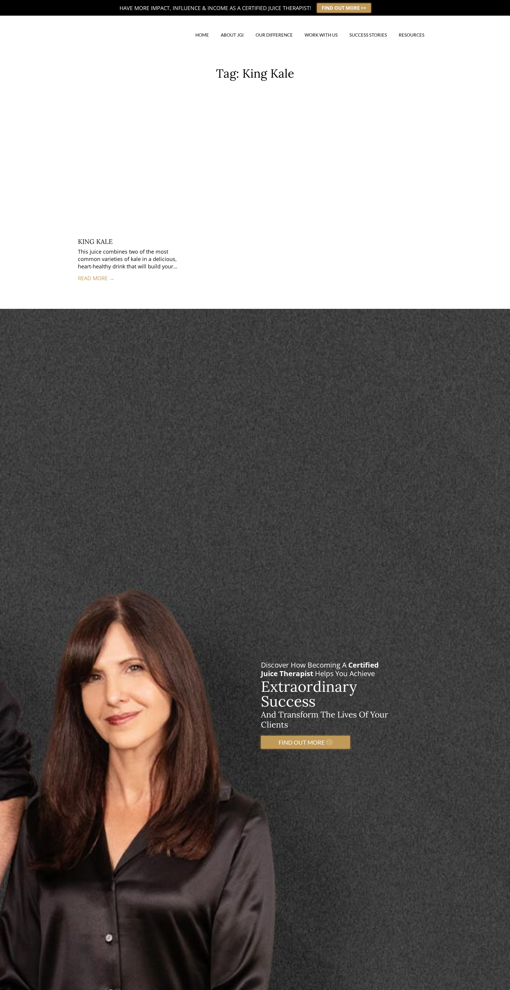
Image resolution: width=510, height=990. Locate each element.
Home (202, 34)
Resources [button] (411, 34)
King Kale (95, 241)
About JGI (232, 34)
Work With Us (321, 34)
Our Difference (274, 34)
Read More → (96, 278)
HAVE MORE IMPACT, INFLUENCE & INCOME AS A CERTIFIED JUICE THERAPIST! (215, 8)
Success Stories (368, 34)
